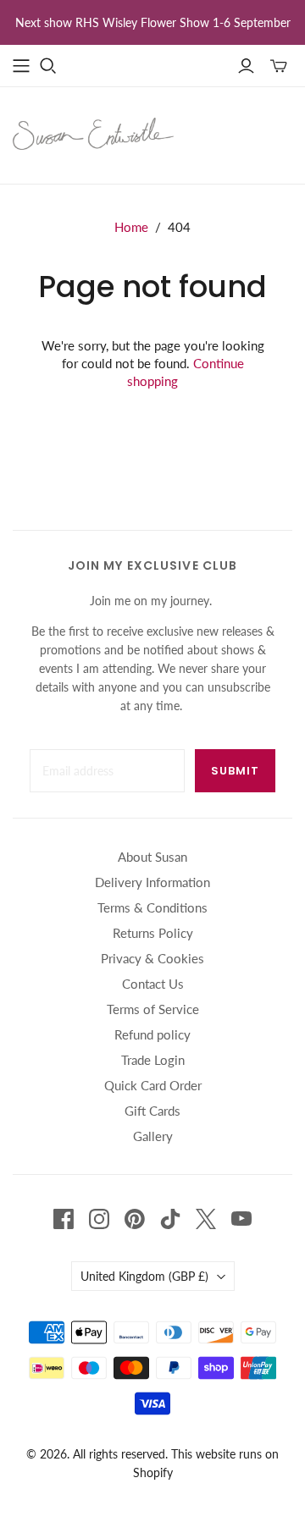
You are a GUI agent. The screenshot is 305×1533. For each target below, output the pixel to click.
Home (131, 226)
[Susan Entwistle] (93, 132)
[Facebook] (63, 1219)
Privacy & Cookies (152, 958)
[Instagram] (99, 1219)
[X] (206, 1219)
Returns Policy (153, 932)
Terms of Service (153, 1009)
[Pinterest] (135, 1219)
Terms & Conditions (152, 907)
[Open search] (48, 66)
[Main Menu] (21, 66)
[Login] (246, 66)
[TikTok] (170, 1219)
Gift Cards (152, 1110)
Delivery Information (152, 882)
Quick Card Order (153, 1085)
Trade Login (153, 1059)
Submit (235, 771)
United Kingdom (144, 1276)
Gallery (153, 1136)
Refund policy (152, 1034)
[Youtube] (241, 1219)
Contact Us (153, 983)
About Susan (152, 856)
